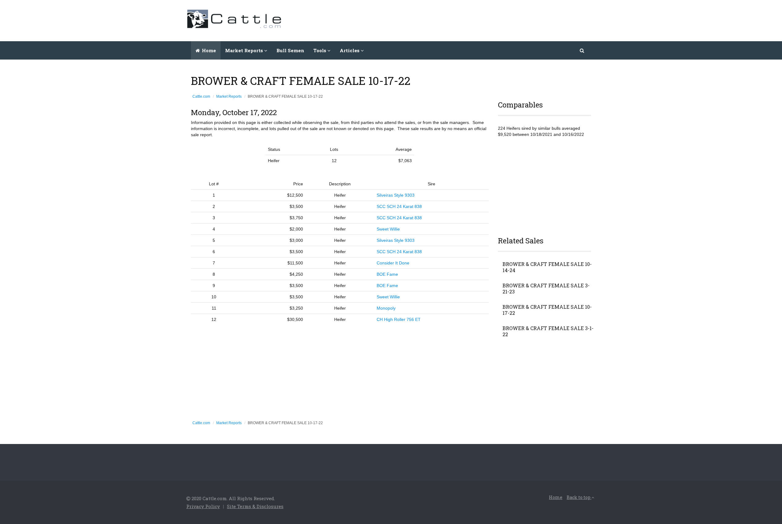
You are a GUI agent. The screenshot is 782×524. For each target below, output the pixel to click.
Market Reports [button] (244, 50)
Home (208, 50)
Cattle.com (201, 96)
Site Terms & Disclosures (255, 506)
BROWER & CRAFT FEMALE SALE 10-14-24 (547, 267)
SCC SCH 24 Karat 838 (399, 206)
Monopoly (386, 308)
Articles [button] (350, 50)
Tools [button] (320, 50)
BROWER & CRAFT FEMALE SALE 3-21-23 (546, 288)
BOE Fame (387, 274)
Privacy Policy (203, 506)
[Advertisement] (484, 20)
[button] (582, 50)
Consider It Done (393, 262)
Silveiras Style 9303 (396, 195)
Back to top (579, 497)
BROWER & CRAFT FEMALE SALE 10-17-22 (547, 310)
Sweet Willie (388, 229)
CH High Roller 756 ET (399, 319)
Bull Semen (290, 50)
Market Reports (229, 96)
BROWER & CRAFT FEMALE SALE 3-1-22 (548, 331)
